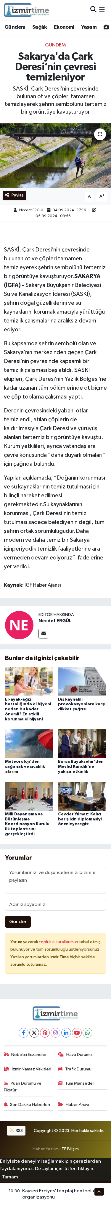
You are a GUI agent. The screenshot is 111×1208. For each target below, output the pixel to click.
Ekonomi (64, 27)
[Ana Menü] (102, 9)
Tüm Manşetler (79, 1083)
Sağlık (39, 27)
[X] (34, 1033)
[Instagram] (55, 1033)
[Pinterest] (45, 1033)
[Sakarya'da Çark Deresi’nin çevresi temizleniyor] (55, 155)
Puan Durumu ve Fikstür (23, 1086)
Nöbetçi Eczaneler (29, 1054)
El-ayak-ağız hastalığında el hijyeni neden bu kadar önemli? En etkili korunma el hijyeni (28, 709)
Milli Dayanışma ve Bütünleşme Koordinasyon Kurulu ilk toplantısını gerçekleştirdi (27, 824)
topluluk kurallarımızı (59, 942)
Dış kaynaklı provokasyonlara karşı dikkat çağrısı (81, 704)
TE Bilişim (70, 1149)
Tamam (10, 1177)
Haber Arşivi (77, 1104)
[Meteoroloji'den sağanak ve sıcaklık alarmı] (29, 743)
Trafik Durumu (78, 1069)
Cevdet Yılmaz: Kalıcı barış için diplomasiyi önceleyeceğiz (80, 819)
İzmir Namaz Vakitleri (31, 1069)
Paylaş (18, 195)
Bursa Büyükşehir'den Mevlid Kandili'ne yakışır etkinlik (81, 766)
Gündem (14, 27)
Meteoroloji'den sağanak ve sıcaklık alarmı (25, 766)
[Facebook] (23, 1033)
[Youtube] (77, 1033)
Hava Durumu (79, 1054)
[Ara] (93, 9)
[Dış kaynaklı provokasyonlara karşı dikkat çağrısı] (82, 681)
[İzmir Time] (27, 9)
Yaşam (88, 27)
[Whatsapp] (87, 1033)
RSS (19, 1130)
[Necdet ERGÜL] (19, 625)
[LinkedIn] (66, 1033)
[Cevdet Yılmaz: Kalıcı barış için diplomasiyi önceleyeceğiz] (82, 796)
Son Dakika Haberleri (30, 1104)
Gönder (18, 921)
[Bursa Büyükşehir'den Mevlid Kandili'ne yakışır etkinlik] (82, 743)
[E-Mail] (43, 633)
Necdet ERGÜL (31, 210)
